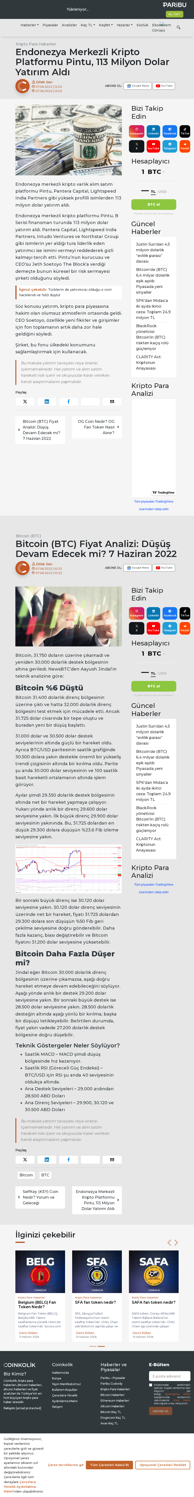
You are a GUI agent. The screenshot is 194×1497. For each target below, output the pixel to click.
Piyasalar (50, 25)
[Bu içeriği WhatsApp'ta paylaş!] (90, 402)
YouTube (153, 148)
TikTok (185, 133)
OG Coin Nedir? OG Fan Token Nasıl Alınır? (96, 427)
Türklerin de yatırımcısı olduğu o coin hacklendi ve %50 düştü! (65, 292)
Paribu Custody (112, 1383)
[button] (169, 1242)
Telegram (169, 148)
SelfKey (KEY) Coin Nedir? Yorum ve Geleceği (40, 1197)
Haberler (28, 25)
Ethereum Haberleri (115, 1400)
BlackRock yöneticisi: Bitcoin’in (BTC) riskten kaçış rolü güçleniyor (152, 337)
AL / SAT (174, 14)
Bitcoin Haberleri (112, 1395)
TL (153, 191)
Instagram (136, 133)
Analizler (69, 25)
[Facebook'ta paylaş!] (68, 402)
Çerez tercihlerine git (66, 1465)
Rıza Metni (182, 1400)
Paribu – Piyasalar (113, 1378)
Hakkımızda (60, 1372)
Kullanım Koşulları (64, 1389)
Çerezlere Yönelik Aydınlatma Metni (20, 1486)
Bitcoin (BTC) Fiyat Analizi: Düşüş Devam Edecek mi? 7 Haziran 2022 (41, 430)
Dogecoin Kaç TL (113, 1417)
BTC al (154, 204)
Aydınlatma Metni (177, 1394)
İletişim (57, 1407)
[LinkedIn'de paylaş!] (46, 402)
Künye (56, 1378)
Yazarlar (123, 25)
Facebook (170, 133)
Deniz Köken (28, 1333)
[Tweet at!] (25, 402)
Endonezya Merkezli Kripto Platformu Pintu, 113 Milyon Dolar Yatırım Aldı (95, 1200)
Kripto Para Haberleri (36, 44)
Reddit (185, 148)
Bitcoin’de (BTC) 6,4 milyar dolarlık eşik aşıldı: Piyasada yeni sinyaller (153, 281)
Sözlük (142, 25)
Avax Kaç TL (109, 1423)
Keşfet (104, 25)
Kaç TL (87, 25)
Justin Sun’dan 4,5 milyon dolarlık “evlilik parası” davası (153, 253)
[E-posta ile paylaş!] (112, 402)
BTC (45, 1175)
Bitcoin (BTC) (28, 536)
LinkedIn (153, 133)
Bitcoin (26, 1175)
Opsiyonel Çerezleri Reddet (163, 1465)
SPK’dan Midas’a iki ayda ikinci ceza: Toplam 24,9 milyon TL (153, 309)
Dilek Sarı (44, 82)
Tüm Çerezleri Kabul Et (109, 1465)
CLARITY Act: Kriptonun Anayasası (148, 363)
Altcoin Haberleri (112, 1406)
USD (162, 191)
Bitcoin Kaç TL (111, 1412)
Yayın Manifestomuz (66, 1384)
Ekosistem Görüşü (161, 27)
